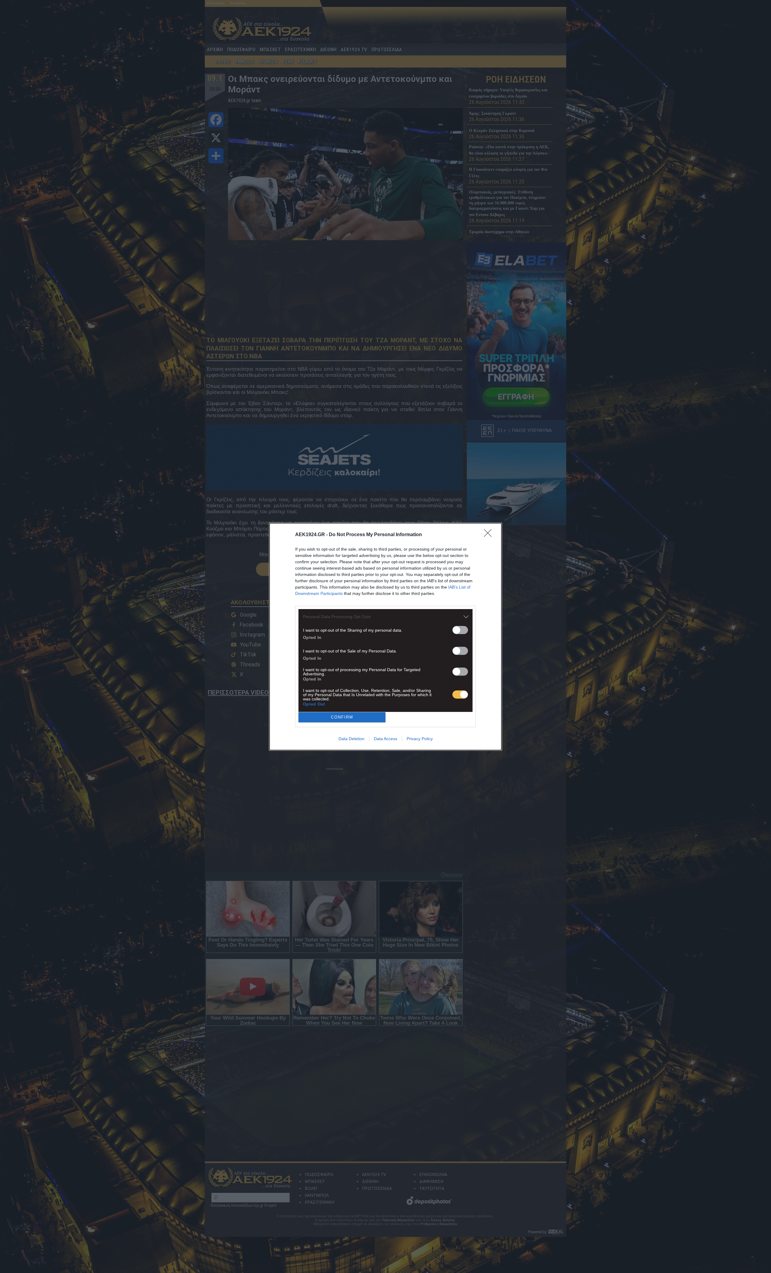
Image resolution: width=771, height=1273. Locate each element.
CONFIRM (342, 717)
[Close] (489, 535)
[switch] (460, 630)
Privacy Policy (420, 738)
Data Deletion (351, 738)
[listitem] (385, 617)
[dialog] (385, 636)
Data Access (385, 738)
